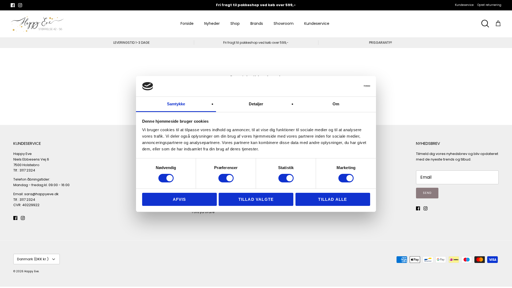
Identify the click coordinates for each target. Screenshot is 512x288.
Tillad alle (332, 199)
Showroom (284, 23)
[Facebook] (13, 5)
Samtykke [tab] (176, 104)
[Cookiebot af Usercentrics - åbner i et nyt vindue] (346, 86)
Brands (256, 23)
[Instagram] (20, 5)
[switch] (226, 178)
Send (427, 193)
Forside (187, 23)
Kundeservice (464, 5)
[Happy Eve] (37, 24)
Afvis (179, 199)
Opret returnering (489, 5)
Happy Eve (31, 271)
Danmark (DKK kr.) (33, 259)
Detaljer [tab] (256, 104)
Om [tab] (336, 104)
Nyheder (212, 23)
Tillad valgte (256, 199)
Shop (235, 23)
